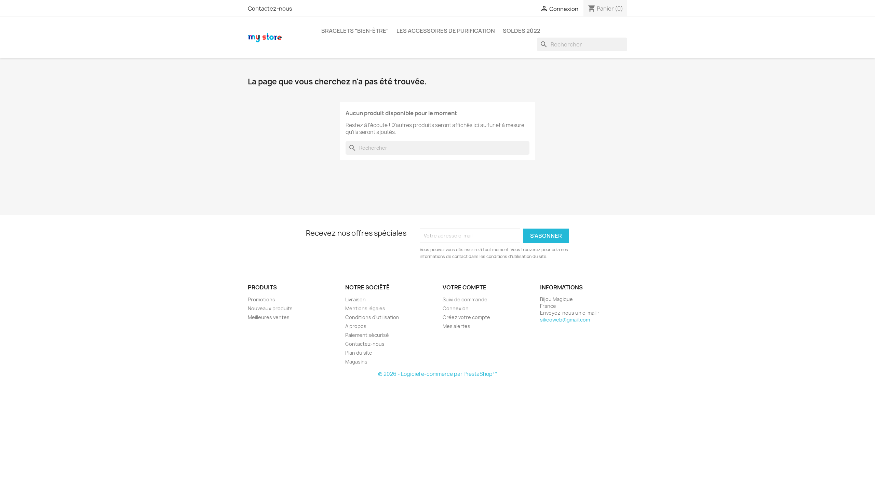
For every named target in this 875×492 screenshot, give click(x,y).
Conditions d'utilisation (372, 317)
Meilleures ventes (269, 317)
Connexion (456, 308)
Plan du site (358, 353)
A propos (355, 326)
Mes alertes (456, 326)
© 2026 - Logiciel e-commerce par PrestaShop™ (437, 374)
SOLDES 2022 (521, 31)
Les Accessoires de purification (445, 31)
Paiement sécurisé (367, 335)
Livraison (355, 299)
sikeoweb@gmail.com (565, 319)
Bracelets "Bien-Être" (355, 31)
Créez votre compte (466, 317)
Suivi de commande (465, 299)
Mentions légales (365, 308)
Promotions (261, 299)
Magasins (356, 361)
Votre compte (464, 287)
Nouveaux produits (270, 308)
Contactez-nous (270, 8)
